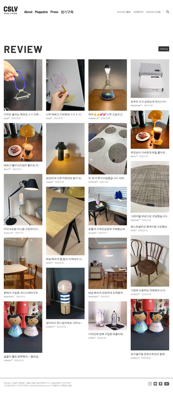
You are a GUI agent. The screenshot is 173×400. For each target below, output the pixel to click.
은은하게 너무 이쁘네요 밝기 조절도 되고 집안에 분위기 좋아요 (81, 177)
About (28, 11)
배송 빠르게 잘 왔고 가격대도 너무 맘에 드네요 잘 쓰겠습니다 (80, 258)
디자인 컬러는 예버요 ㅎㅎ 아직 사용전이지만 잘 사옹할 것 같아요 (40, 114)
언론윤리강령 (66, 385)
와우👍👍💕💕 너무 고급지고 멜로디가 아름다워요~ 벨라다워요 (124, 114)
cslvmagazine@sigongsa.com (40, 385)
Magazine (41, 11)
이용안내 (55, 385)
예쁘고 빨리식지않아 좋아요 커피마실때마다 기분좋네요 (35, 165)
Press (54, 11)
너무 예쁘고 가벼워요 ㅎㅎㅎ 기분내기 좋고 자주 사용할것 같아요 (82, 114)
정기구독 (67, 11)
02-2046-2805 (22, 385)
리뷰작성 (164, 49)
